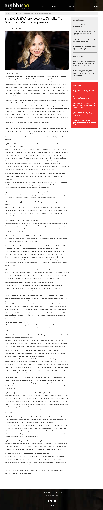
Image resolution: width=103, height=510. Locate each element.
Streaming (54, 6)
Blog (47, 6)
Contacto (70, 6)
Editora (62, 6)
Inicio (42, 6)
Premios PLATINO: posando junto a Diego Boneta (84, 25)
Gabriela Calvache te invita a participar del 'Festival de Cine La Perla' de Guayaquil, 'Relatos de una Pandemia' (84, 72)
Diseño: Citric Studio (51, 505)
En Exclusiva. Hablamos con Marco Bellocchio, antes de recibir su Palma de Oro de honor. (84, 48)
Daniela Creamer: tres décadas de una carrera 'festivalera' (84, 40)
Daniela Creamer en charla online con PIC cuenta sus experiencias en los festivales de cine (84, 63)
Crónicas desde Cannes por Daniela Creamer (82, 56)
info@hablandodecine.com (51, 495)
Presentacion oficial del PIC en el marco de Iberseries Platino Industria (84, 33)
